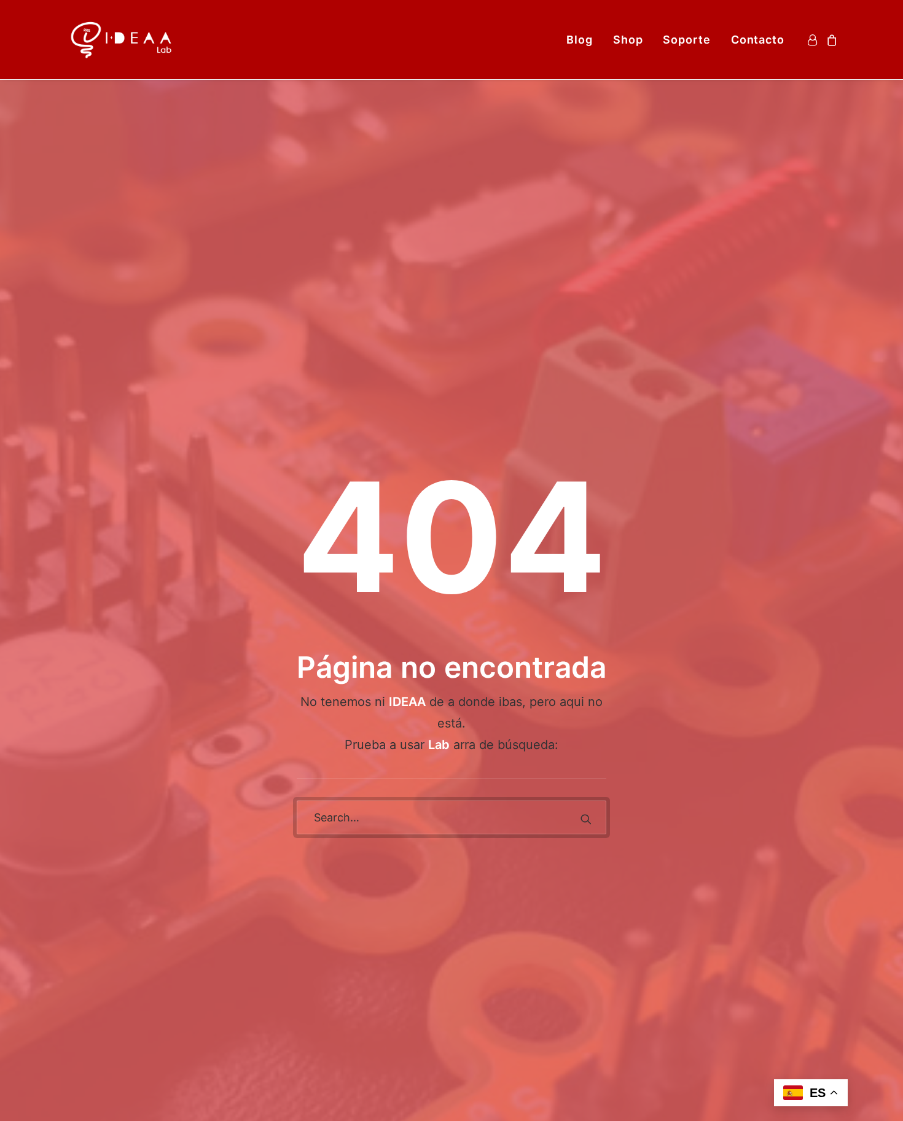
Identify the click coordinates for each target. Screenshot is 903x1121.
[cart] (830, 39)
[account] (814, 39)
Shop (628, 39)
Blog (579, 39)
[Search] (451, 817)
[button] (586, 819)
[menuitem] (579, 39)
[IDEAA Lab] (122, 40)
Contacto (757, 39)
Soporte (686, 39)
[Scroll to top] (877, 1094)
